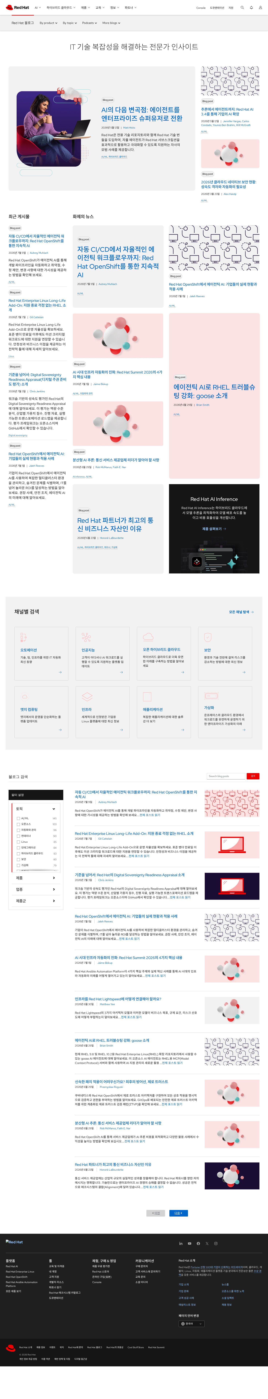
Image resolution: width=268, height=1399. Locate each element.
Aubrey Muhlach (39, 252)
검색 (253, 776)
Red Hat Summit (156, 1347)
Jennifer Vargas (232, 121)
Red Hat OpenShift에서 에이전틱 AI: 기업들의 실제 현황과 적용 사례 (126, 916)
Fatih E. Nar (119, 467)
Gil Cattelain (37, 317)
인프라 (87, 709)
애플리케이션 (153, 709)
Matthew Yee (107, 1004)
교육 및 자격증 (56, 1266)
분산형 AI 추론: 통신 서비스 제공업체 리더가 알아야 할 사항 (118, 1123)
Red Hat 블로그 (23, 23)
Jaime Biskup (100, 384)
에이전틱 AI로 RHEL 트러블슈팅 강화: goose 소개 (112, 1040)
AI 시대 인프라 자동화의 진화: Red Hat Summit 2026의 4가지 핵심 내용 (128, 957)
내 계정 (53, 1271)
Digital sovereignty (18, 435)
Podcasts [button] (88, 23)
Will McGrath (243, 125)
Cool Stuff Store (136, 1347)
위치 (62, 1347)
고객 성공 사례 (186, 1298)
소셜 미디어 (141, 1282)
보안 (207, 650)
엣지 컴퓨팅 (29, 709)
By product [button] (47, 23)
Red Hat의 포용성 (114, 1347)
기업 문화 (184, 1291)
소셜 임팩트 (228, 1298)
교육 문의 (140, 1277)
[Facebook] (198, 1245)
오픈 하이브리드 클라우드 (161, 649)
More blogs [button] (109, 23)
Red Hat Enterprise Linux (20, 1271)
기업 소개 (184, 1284)
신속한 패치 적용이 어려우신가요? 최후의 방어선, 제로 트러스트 (121, 1081)
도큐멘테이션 (217, 7)
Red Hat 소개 (25, 1347)
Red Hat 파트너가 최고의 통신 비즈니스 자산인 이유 (113, 1164)
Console (201, 7)
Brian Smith (202, 404)
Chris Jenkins (37, 391)
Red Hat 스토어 (100, 1271)
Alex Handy (230, 194)
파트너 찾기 (55, 1287)
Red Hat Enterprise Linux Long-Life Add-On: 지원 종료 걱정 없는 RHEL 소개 (134, 833)
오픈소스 (26, 824)
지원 (231, 7)
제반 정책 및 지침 (62, 1359)
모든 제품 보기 (13, 1291)
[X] (207, 1245)
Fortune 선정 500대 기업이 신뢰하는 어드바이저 (217, 1267)
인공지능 (88, 650)
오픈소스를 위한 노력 (233, 1291)
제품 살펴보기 (212, 529)
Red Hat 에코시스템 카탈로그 (65, 1292)
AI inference (79, 476)
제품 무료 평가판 (101, 1266)
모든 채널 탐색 (239, 612)
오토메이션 (28, 650)
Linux (11, 356)
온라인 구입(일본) (102, 1277)
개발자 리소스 (56, 1282)
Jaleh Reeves (36, 465)
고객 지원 (54, 1277)
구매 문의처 (141, 1266)
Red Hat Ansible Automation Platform (22, 1284)
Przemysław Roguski (111, 1087)
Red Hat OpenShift (16, 1277)
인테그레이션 (28, 847)
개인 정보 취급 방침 (28, 1359)
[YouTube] (189, 1245)
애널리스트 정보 (187, 1304)
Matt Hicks (129, 127)
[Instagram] (216, 1245)
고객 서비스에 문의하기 (147, 1271)
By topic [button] (68, 23)
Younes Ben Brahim (224, 125)
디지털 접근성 (80, 1359)
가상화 (114, 547)
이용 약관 (45, 1359)
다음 (177, 1213)
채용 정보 (227, 1304)
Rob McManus (104, 467)
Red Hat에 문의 (75, 1347)
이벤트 (52, 1347)
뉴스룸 (225, 1284)
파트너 (107, 547)
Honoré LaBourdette (112, 538)
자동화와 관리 (86, 393)
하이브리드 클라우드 (118, 156)
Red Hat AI (12, 1266)
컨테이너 (26, 836)
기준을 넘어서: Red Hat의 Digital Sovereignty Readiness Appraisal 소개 (130, 875)
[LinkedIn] (181, 1245)
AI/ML (104, 156)
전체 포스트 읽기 (150, 815)
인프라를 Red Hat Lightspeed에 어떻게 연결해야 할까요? (118, 999)
